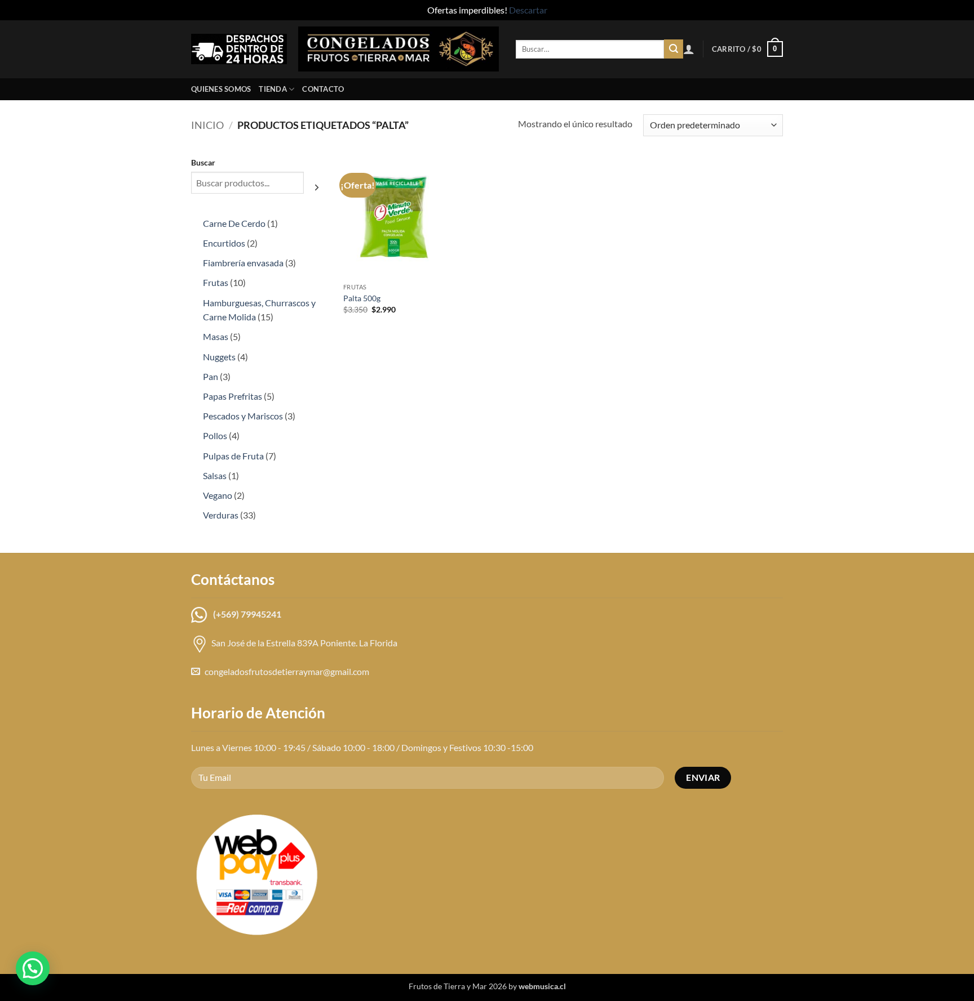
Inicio (207, 125)
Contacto (323, 88)
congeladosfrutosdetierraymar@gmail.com (287, 671)
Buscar (203, 162)
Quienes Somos (221, 88)
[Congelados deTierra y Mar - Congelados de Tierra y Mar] (398, 49)
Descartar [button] (528, 10)
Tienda (273, 88)
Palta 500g (361, 298)
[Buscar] (316, 187)
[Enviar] (673, 49)
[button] (688, 49)
